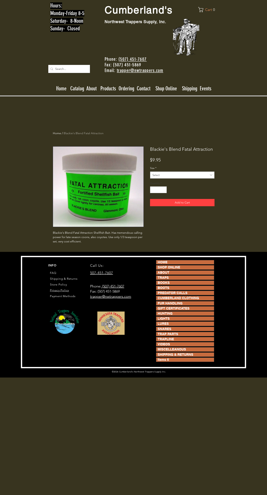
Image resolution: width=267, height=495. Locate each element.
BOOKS (164, 283)
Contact (144, 88)
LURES (163, 324)
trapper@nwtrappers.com (140, 70)
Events (205, 88)
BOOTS (163, 288)
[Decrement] (153, 190)
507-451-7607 (101, 273)
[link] (207, 9)
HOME (162, 262)
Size (153, 168)
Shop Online (166, 88)
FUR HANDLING (170, 303)
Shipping (189, 88)
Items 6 (163, 360)
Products (108, 88)
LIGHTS (164, 318)
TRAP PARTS (168, 334)
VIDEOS (164, 344)
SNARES (164, 329)
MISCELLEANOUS (172, 349)
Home (61, 88)
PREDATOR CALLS (172, 293)
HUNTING (165, 313)
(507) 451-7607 (132, 59)
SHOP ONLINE (169, 267)
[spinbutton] (158, 190)
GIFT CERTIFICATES (173, 308)
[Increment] (164, 190)
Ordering (126, 88)
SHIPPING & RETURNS (175, 354)
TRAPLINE (166, 339)
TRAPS (163, 278)
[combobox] (182, 175)
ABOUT (163, 272)
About (91, 88)
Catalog (77, 88)
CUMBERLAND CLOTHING (178, 298)
